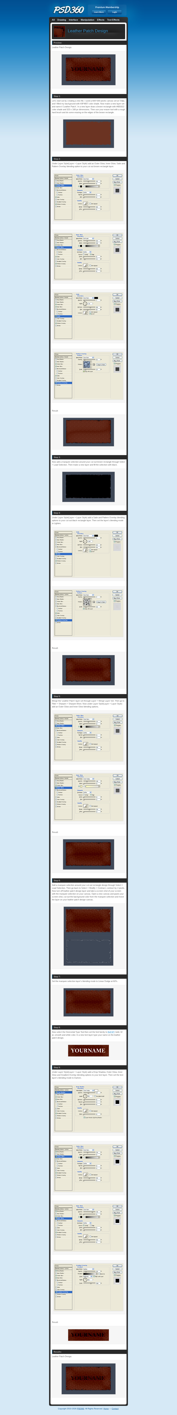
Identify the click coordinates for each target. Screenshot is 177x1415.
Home (106, 1409)
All (53, 20)
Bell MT (111, 1032)
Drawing (61, 20)
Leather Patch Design (88, 31)
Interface (73, 20)
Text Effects (113, 20)
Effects (100, 20)
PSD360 (68, 8)
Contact (115, 1409)
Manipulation (87, 20)
